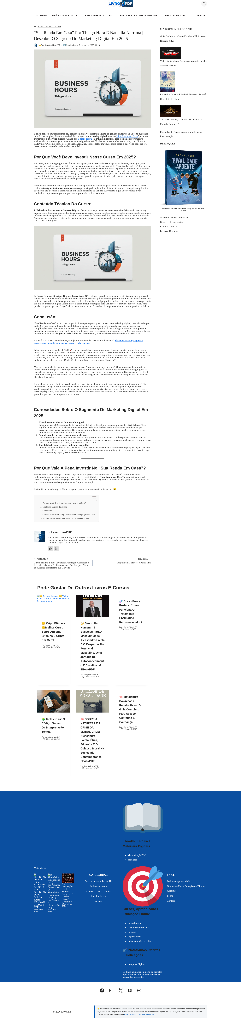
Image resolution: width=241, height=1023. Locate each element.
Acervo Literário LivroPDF (56, 15)
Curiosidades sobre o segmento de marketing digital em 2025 (69, 514)
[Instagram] (111, 990)
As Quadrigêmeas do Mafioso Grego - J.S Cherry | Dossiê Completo (67, 893)
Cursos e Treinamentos (171, 222)
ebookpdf (132, 859)
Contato (171, 900)
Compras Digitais (136, 964)
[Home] (35, 26)
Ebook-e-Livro (175, 15)
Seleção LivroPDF (52, 45)
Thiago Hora (85, 138)
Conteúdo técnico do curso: (55, 507)
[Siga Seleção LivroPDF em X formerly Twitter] (56, 548)
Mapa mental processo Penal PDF (134, 561)
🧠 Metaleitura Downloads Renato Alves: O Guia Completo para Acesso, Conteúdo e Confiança (130, 709)
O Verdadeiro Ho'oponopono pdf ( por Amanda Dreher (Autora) (54, 898)
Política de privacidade (178, 881)
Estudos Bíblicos (168, 226)
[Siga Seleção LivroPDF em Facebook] (50, 548)
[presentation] (53, 606)
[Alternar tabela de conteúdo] (93, 498)
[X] (120, 990)
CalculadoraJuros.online (140, 941)
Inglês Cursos (134, 936)
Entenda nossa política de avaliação (139, 1014)
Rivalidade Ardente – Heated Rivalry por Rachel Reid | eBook (183, 209)
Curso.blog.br (135, 923)
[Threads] (139, 990)
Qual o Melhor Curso (138, 927)
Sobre (170, 895)
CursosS (132, 932)
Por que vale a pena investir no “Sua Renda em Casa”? (67, 518)
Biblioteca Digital (99, 15)
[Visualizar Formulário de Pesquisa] (204, 3)
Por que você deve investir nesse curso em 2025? (64, 503)
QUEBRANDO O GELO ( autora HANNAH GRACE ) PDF (40, 900)
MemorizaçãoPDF (137, 855)
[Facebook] (102, 990)
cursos (199, 15)
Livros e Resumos (169, 231)
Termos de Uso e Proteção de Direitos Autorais (186, 888)
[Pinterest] (130, 990)
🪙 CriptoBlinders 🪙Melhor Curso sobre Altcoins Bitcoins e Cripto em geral (53, 632)
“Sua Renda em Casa (127, 136)
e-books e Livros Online (138, 15)
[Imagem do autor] (35, 45)
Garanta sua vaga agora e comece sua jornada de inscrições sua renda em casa (88, 341)
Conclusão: (47, 510)
